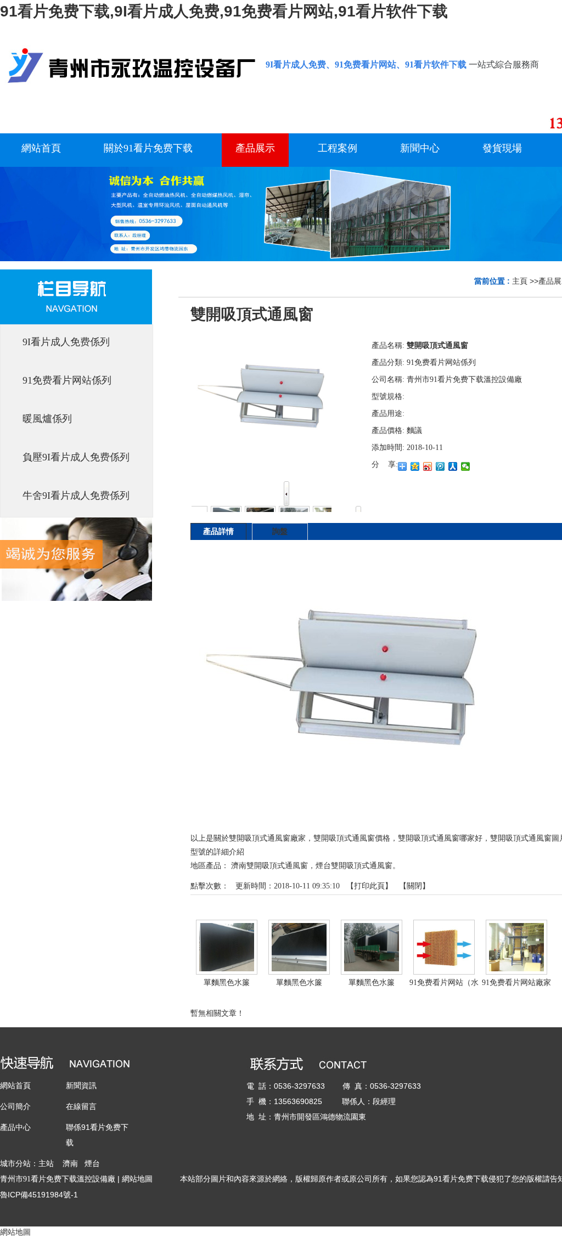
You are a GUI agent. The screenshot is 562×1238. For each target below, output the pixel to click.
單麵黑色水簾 (227, 982)
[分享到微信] (465, 466)
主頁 (519, 281)
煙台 (92, 1163)
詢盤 (280, 531)
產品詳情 (218, 531)
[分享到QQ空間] (415, 466)
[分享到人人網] (453, 466)
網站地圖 (137, 1178)
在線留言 (81, 1106)
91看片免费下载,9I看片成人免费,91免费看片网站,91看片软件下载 (224, 11)
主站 (46, 1163)
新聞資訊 (81, 1085)
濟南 (70, 1163)
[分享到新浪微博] (427, 466)
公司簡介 (15, 1106)
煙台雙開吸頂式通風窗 (354, 866)
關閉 (414, 886)
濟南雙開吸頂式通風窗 (269, 866)
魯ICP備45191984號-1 (39, 1194)
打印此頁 (369, 886)
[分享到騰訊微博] (440, 466)
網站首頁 (15, 1085)
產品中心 (15, 1127)
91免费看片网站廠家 (516, 982)
